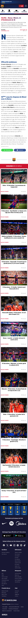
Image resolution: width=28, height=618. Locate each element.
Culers (21, 6)
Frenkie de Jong (5, 580)
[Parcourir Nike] (4, 523)
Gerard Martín (18, 561)
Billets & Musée (5, 590)
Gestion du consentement (7, 610)
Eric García (17, 564)
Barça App (4, 592)
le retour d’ (6, 66)
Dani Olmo (4, 581)
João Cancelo (18, 567)
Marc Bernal (4, 583)
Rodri (3, 585)
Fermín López (5, 576)
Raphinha (17, 575)
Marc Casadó (4, 578)
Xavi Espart (17, 555)
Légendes (17, 594)
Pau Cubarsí (17, 554)
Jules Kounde (18, 562)
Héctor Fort (17, 566)
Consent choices (16, 610)
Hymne (16, 592)
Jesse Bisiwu (17, 581)
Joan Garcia (4, 554)
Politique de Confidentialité (14, 606)
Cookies (22, 606)
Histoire (16, 596)
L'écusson (17, 590)
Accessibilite (4, 608)
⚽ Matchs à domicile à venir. (7, 2)
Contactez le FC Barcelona (13, 608)
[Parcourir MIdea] (21, 523)
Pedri (3, 575)
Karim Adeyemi (18, 580)
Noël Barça (4, 596)
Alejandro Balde (18, 552)
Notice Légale (4, 606)
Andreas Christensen (17, 558)
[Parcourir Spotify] (11, 523)
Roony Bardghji (18, 576)
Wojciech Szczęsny (6, 552)
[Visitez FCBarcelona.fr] (2, 6)
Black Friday (4, 594)
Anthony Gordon (18, 578)
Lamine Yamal (18, 573)
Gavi (3, 573)
